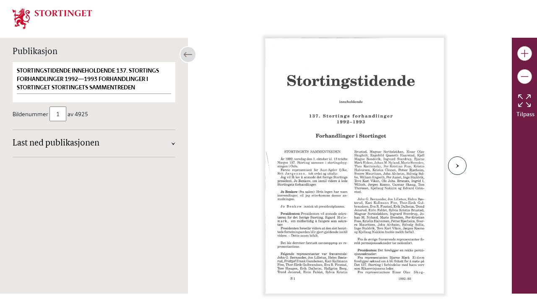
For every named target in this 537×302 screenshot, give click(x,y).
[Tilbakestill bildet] (524, 100)
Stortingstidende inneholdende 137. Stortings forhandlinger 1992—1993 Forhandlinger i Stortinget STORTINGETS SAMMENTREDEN (88, 78)
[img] (52, 18)
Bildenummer (30, 114)
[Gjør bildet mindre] (524, 76)
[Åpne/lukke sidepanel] (188, 54)
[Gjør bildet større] (524, 53)
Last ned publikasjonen (56, 143)
